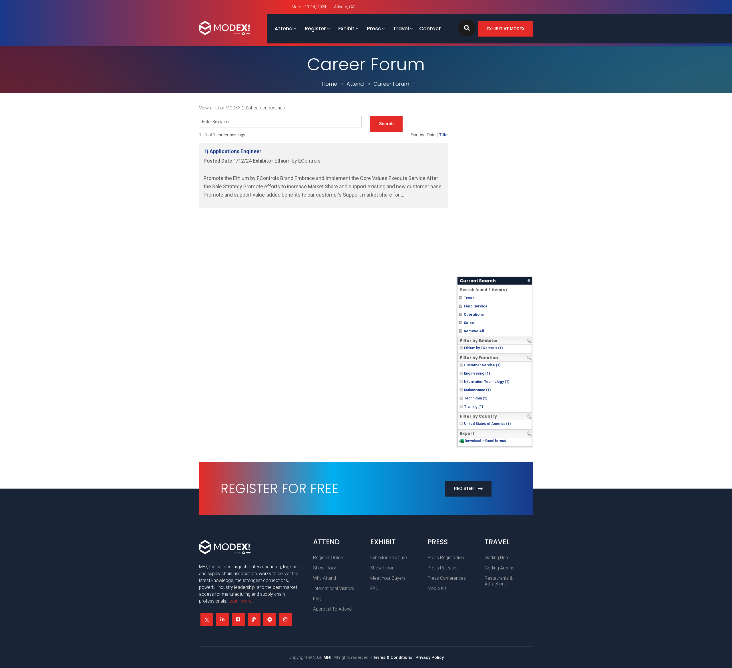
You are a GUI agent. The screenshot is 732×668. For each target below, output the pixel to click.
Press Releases (443, 568)
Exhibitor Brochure (388, 557)
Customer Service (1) (482, 365)
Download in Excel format (485, 441)
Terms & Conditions (392, 657)
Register (315, 28)
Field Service (476, 306)
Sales (469, 323)
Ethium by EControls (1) (483, 348)
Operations (474, 314)
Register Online (328, 557)
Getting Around (499, 568)
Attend (283, 28)
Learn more (240, 601)
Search (386, 123)
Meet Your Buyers (387, 578)
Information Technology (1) (486, 382)
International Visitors (333, 588)
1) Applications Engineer (232, 151)
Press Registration (445, 557)
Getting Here (497, 557)
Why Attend (324, 578)
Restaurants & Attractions (499, 581)
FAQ (317, 598)
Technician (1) (475, 398)
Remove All (474, 331)
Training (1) (473, 407)
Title (443, 135)
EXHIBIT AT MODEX (505, 28)
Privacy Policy (429, 657)
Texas (469, 298)
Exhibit (346, 28)
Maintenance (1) (477, 390)
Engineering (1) (477, 373)
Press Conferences (446, 578)
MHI (327, 657)
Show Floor (324, 568)
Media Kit (436, 588)
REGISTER (464, 488)
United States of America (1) (487, 424)
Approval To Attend (332, 609)
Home (329, 83)
